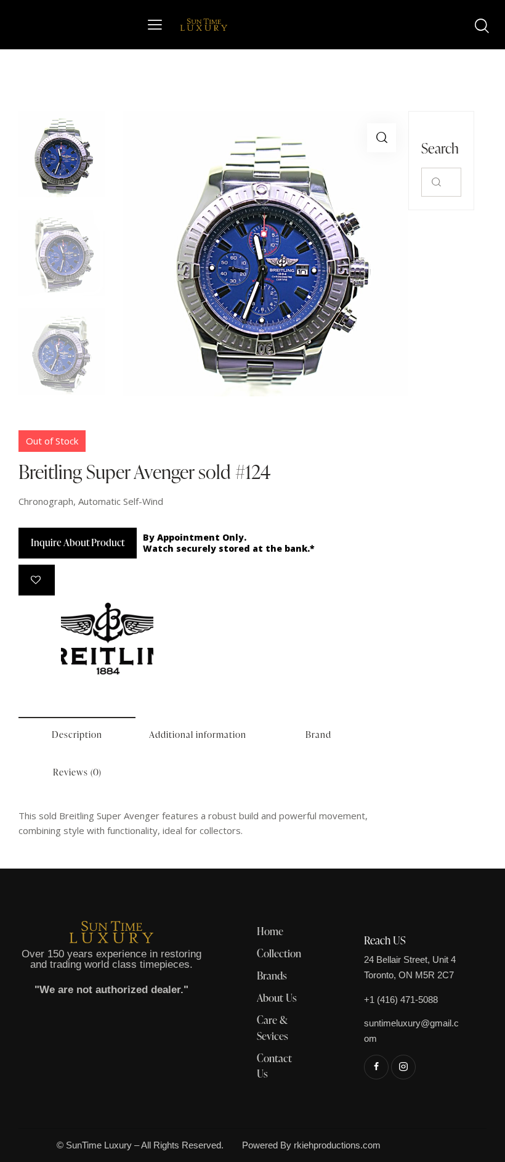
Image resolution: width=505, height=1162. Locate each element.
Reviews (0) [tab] (77, 772)
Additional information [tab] (197, 734)
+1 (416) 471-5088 (401, 999)
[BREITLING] (107, 638)
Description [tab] (77, 734)
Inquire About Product (77, 542)
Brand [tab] (318, 734)
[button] (381, 137)
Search (436, 182)
